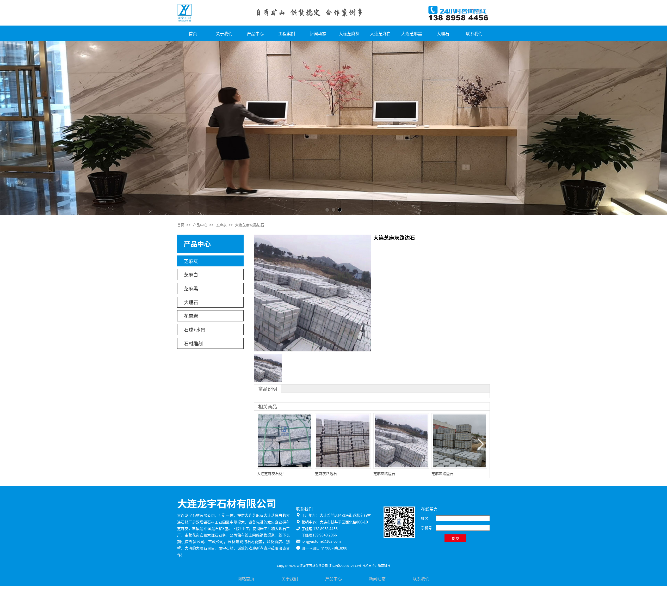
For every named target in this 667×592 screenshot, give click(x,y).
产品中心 (255, 33)
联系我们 (474, 33)
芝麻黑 (191, 288)
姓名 (424, 518)
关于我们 (224, 33)
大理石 (443, 33)
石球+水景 (194, 329)
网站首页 (246, 578)
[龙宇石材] (333, 128)
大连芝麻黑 (411, 33)
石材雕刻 (193, 343)
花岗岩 (191, 315)
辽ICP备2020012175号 (345, 565)
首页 (193, 33)
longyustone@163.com (321, 541)
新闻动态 (318, 33)
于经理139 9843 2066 (319, 535)
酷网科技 (384, 565)
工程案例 (286, 33)
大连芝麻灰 (349, 33)
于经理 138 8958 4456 (319, 528)
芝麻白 (191, 274)
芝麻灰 (221, 224)
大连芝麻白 (380, 33)
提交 (455, 538)
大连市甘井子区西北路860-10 (344, 521)
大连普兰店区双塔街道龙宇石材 (345, 515)
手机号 (426, 528)
